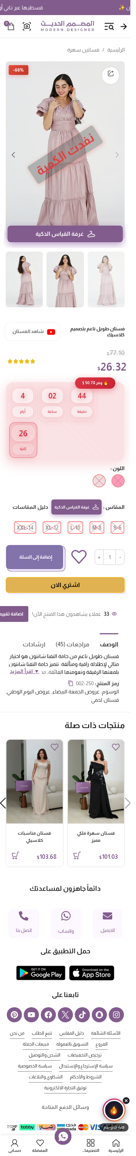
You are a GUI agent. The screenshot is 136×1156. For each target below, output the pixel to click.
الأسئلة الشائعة (106, 1022)
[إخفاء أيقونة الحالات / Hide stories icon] (126, 1100)
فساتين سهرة (83, 50)
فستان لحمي (105, 689)
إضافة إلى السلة (35, 545)
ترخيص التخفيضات (85, 1043)
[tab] (104, 632)
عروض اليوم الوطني (28, 680)
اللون (119, 457)
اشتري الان (65, 573)
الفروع (102, 1032)
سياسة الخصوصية (35, 1054)
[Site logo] (67, 26)
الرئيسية (116, 50)
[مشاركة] (110, 75)
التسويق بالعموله (72, 1032)
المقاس (115, 496)
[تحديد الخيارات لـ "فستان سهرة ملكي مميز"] (77, 844)
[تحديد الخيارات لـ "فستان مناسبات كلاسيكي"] (15, 844)
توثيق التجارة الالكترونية (65, 1076)
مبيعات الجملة (36, 1032)
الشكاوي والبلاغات (46, 1065)
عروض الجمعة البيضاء (76, 680)
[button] (117, 150)
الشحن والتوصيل (44, 1043)
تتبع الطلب (42, 1022)
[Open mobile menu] (109, 26)
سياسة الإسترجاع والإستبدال (86, 1054)
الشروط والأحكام (86, 1065)
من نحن (17, 1022)
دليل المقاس (71, 1022)
